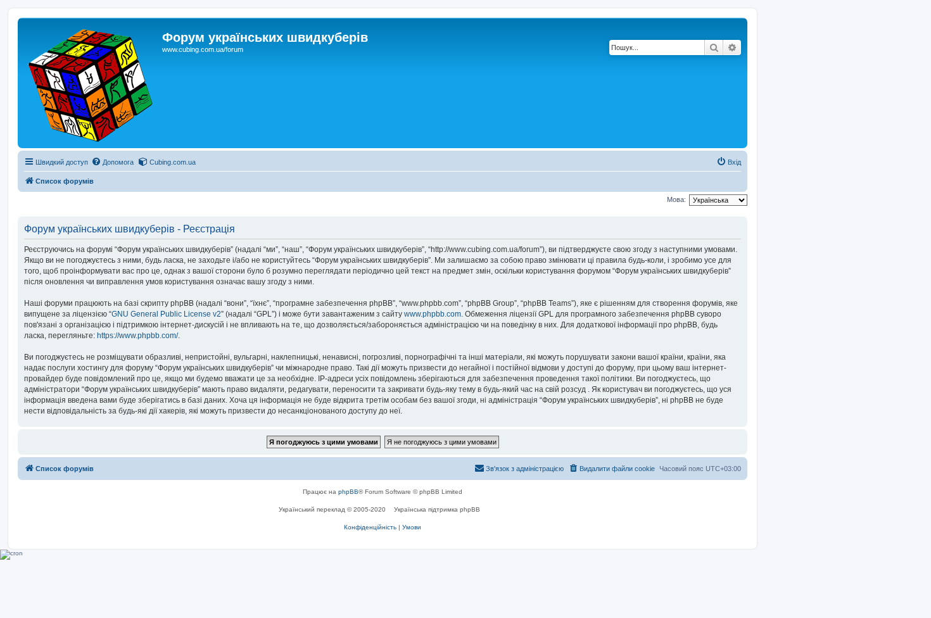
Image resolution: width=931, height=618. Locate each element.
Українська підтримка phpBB (437, 509)
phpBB (348, 491)
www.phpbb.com (432, 314)
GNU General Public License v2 (166, 314)
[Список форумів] (91, 83)
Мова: (676, 199)
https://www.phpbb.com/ (137, 335)
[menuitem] (112, 162)
